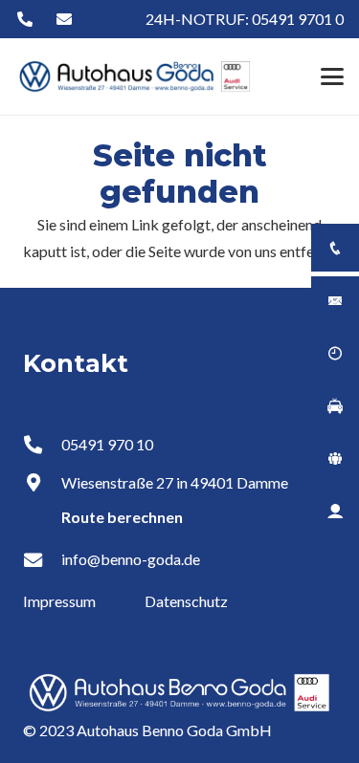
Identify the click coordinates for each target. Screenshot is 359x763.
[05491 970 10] (42, 444)
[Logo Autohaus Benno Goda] (135, 76)
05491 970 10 (107, 444)
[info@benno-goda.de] (42, 560)
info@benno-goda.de (130, 559)
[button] (332, 76)
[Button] (24, 20)
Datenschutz (186, 601)
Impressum (61, 601)
